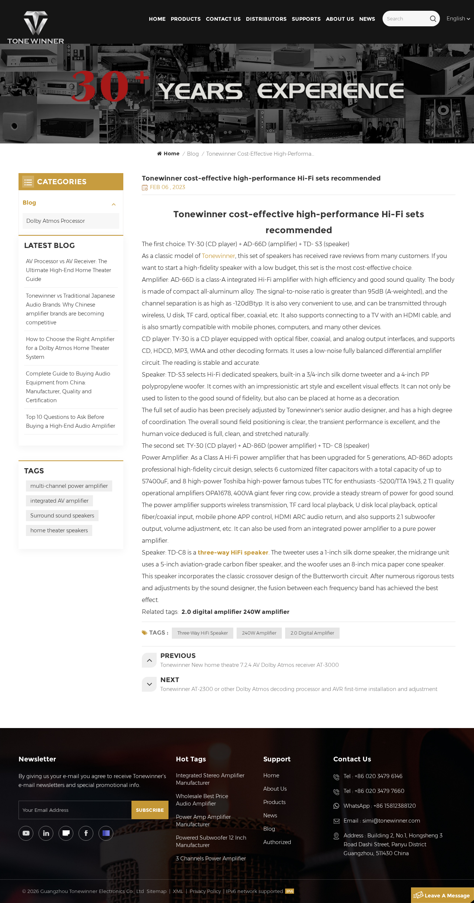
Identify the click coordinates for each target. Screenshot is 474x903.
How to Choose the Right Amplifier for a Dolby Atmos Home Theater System (70, 348)
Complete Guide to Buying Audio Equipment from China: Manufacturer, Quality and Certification (68, 387)
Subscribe (150, 810)
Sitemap (157, 891)
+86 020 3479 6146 (379, 776)
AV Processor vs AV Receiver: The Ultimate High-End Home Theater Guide (68, 270)
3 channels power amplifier (211, 858)
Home (157, 19)
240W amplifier (266, 611)
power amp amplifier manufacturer (203, 821)
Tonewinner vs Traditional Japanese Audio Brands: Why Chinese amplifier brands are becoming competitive (70, 309)
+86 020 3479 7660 (379, 791)
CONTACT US (223, 19)
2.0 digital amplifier (210, 611)
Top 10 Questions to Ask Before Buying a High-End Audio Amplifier (70, 421)
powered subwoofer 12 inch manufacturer (211, 841)
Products (186, 19)
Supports (306, 19)
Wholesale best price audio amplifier (202, 800)
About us (340, 19)
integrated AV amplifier (59, 500)
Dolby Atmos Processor (55, 221)
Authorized (277, 842)
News (367, 19)
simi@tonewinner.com (391, 820)
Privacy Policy (205, 891)
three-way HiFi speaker (233, 552)
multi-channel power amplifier (69, 486)
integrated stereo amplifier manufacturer (210, 779)
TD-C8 (177, 552)
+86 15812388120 (395, 806)
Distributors (266, 19)
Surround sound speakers (62, 515)
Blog (29, 202)
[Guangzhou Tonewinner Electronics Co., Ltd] (35, 27)
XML (178, 891)
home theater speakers (59, 530)
